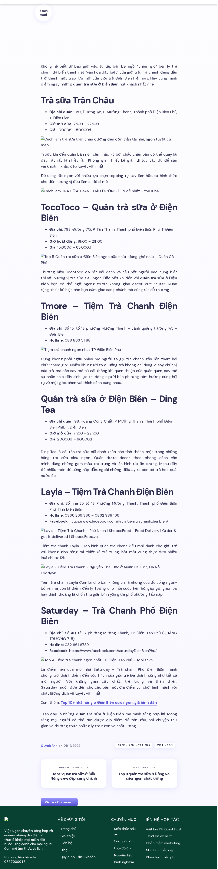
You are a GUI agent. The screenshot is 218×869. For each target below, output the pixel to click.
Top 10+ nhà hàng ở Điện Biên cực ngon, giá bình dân (109, 702)
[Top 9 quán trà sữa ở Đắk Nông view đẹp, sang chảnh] (73, 773)
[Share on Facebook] (43, 40)
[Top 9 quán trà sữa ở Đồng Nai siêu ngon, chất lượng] (144, 773)
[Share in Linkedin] (43, 49)
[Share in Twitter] (43, 30)
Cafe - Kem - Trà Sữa (134, 745)
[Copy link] (43, 59)
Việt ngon (165, 745)
